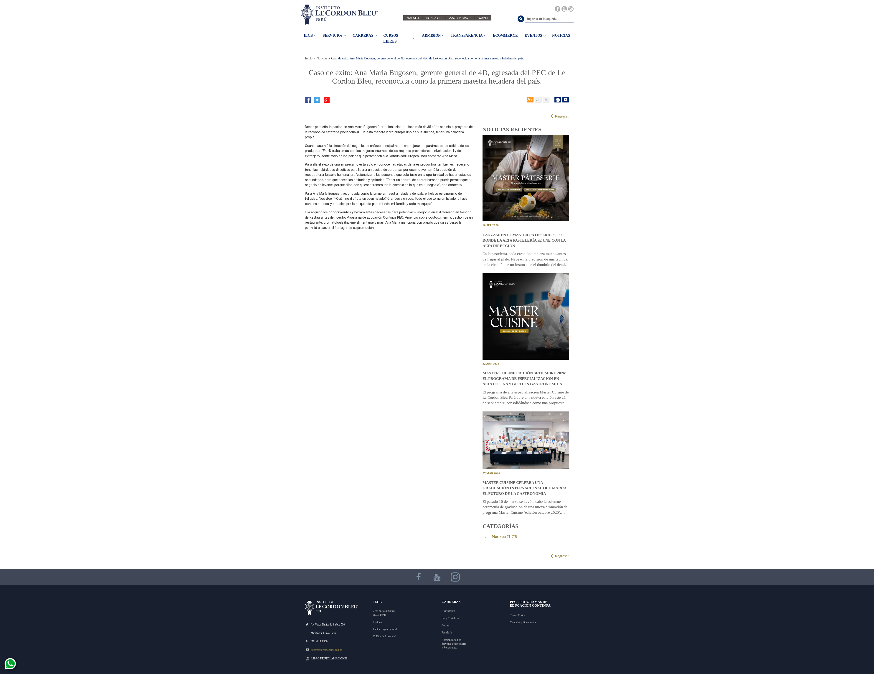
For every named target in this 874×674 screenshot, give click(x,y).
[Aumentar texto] (530, 99)
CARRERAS (363, 35)
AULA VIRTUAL (458, 17)
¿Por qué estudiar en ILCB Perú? (384, 612)
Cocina (445, 625)
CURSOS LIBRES (390, 38)
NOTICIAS (413, 17)
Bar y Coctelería (450, 618)
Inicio (308, 58)
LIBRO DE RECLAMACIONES (329, 658)
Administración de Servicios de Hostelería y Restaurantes (454, 643)
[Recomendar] (565, 99)
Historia (377, 622)
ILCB (308, 35)
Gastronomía (448, 611)
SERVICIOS (333, 35)
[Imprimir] (557, 99)
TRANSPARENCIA (467, 35)
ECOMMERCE (505, 35)
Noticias (322, 58)
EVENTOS (533, 35)
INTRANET (433, 17)
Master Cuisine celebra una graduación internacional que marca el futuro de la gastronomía (524, 488)
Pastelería (447, 632)
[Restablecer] (547, 99)
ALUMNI (483, 17)
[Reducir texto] (538, 99)
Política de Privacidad (384, 636)
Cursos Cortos (517, 615)
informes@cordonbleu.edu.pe (326, 649)
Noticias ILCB (504, 536)
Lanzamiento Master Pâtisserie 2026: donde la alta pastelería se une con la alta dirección (524, 240)
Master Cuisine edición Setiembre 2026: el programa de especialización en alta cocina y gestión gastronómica (524, 378)
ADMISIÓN (431, 35)
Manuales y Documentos (523, 622)
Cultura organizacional (385, 629)
